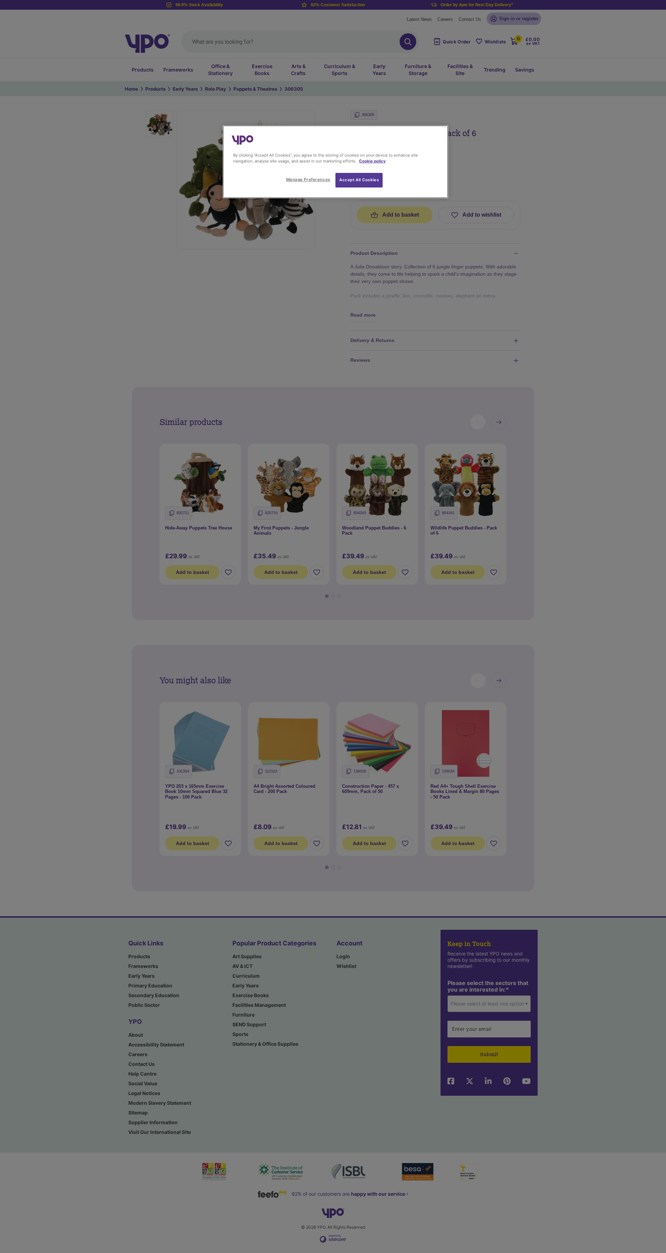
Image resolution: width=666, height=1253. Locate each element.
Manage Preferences (308, 179)
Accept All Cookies (359, 179)
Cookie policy (372, 161)
